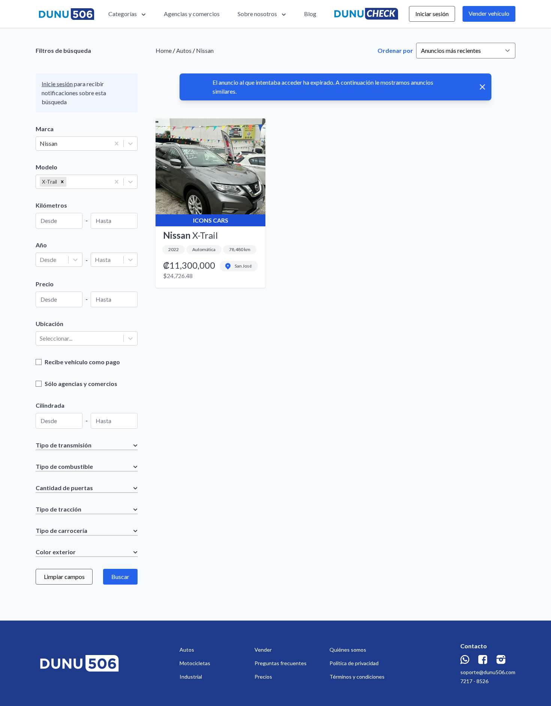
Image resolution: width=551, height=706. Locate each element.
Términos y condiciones (357, 676)
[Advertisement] (335, 356)
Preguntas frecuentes (281, 663)
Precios (263, 676)
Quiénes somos (347, 649)
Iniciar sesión (432, 13)
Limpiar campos (64, 576)
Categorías (122, 13)
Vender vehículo (489, 13)
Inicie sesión (57, 83)
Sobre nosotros (257, 13)
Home (164, 50)
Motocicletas (195, 663)
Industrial (191, 676)
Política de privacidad (354, 663)
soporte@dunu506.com (487, 672)
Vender (263, 649)
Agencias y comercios (192, 13)
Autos (184, 50)
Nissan (205, 50)
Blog (310, 13)
